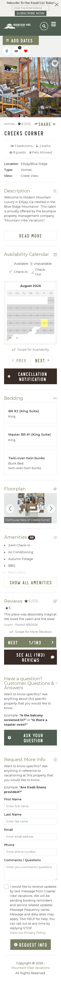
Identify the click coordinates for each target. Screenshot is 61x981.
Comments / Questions (22, 860)
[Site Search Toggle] (44, 26)
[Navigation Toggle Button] (53, 24)
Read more (30, 235)
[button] (30, 8)
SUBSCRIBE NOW (30, 13)
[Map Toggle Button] (7, 51)
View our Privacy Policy (27, 933)
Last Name (13, 814)
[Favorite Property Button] (55, 63)
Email (8, 830)
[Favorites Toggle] (26, 51)
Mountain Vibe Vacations (30, 968)
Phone (9, 845)
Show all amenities (30, 582)
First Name (13, 799)
